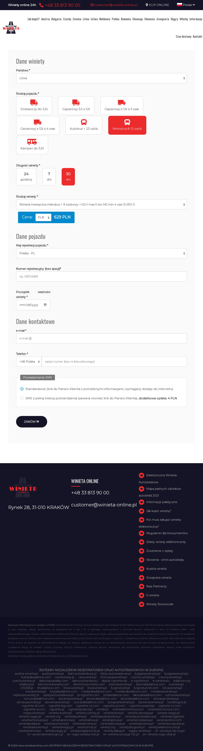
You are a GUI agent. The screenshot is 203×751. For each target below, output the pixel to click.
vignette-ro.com (169, 706)
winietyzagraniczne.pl (85, 731)
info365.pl (27, 688)
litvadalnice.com (48, 688)
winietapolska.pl (29, 723)
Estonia (77, 19)
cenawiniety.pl (64, 677)
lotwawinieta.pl (36, 691)
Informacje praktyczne (161, 502)
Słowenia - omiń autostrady (165, 560)
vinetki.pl (102, 709)
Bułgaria (56, 19)
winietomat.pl (87, 727)
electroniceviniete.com (89, 684)
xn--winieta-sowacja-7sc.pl (121, 734)
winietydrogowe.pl (132, 727)
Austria (45, 19)
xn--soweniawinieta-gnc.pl (45, 734)
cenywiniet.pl (87, 677)
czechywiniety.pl (23, 681)
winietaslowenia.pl (141, 723)
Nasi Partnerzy (156, 586)
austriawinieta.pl (53, 673)
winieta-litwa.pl (113, 713)
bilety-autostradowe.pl (116, 673)
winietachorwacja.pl (34, 720)
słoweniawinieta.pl (150, 702)
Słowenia (149, 19)
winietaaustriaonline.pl (105, 716)
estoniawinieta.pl (120, 684)
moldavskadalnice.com (131, 691)
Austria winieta (156, 568)
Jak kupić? (33, 19)
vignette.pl (56, 709)
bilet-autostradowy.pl (82, 673)
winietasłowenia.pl (35, 727)
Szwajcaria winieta (158, 577)
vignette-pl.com (114, 706)
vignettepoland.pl (80, 709)
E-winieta (152, 595)
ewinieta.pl (176, 684)
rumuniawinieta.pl (178, 695)
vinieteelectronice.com (163, 709)
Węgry (174, 19)
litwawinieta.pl (97, 688)
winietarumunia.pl (56, 723)
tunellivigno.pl (176, 702)
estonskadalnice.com (150, 684)
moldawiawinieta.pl (164, 691)
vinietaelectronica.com (128, 709)
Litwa (86, 19)
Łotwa (94, 19)
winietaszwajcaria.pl (171, 723)
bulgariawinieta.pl (176, 673)
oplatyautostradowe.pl (58, 695)
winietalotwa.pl (112, 720)
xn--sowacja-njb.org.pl (170, 731)
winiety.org (107, 727)
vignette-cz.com (87, 706)
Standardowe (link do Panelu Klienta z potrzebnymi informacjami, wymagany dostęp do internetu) (99, 389)
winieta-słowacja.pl (140, 713)
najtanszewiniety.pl (26, 695)
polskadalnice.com (116, 695)
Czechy (67, 19)
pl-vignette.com (88, 695)
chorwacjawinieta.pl (113, 677)
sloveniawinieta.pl (70, 698)
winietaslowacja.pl (113, 723)
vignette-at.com (33, 706)
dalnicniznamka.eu (85, 681)
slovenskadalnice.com (101, 698)
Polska (115, 19)
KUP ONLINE (159, 5)
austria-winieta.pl (26, 673)
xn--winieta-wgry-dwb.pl (159, 734)
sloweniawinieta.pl (57, 702)
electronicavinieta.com (53, 684)
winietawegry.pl (63, 727)
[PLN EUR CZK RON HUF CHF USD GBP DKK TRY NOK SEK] (43, 217)
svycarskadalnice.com (89, 702)
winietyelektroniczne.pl (164, 727)
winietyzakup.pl (114, 731)
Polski (187, 5)
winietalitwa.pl (88, 720)
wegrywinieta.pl (34, 713)
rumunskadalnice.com (39, 698)
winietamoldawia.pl (139, 720)
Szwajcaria (162, 19)
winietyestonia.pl (29, 731)
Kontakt (197, 36)
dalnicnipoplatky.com (53, 681)
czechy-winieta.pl (143, 677)
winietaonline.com (169, 720)
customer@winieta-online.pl (116, 5)
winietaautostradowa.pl (140, 716)
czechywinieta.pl (170, 677)
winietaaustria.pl (75, 716)
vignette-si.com (34, 709)
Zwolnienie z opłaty (159, 551)
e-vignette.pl (140, 681)
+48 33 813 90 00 (62, 5)
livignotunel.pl (120, 688)
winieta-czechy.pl (88, 713)
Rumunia (126, 19)
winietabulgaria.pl (172, 716)
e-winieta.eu (161, 681)
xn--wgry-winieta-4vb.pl (83, 734)
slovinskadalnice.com (135, 698)
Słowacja (137, 19)
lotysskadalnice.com (64, 691)
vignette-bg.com (60, 706)
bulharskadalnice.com (36, 677)
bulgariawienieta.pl (147, 673)
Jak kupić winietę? (158, 511)
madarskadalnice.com (96, 691)
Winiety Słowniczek (159, 604)
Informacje (196, 19)
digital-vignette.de (114, 681)
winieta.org (52, 716)
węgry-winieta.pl (140, 731)
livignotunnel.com (146, 688)
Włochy (184, 19)
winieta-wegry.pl (168, 713)
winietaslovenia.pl (85, 723)
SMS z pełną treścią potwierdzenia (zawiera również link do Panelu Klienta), (101, 398)
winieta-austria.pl (60, 713)
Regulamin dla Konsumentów (167, 533)
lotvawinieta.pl (172, 688)
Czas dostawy (183, 36)
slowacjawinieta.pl (29, 702)
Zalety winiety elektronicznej (166, 542)
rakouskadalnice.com (147, 695)
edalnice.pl (26, 684)
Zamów (30, 421)
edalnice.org (181, 681)
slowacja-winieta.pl (166, 698)
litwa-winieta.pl (73, 688)
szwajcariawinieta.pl (121, 702)
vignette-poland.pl (141, 706)
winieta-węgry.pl (30, 716)
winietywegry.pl (55, 731)
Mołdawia (104, 19)
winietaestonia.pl (63, 720)
